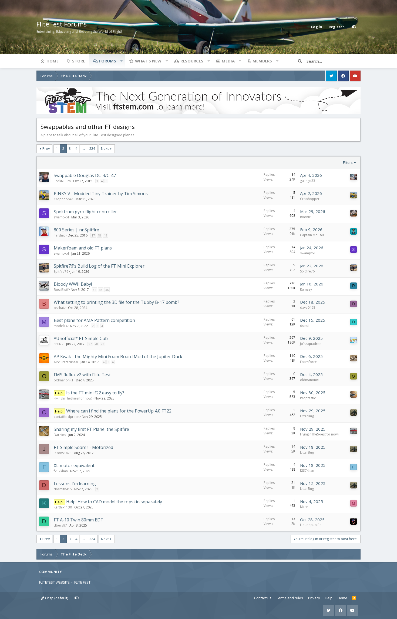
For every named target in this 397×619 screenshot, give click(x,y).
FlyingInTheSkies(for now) (73, 398)
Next (105, 148)
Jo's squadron (310, 343)
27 (90, 344)
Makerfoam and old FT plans (83, 248)
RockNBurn (62, 181)
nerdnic (59, 235)
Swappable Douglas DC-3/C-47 (85, 175)
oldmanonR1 (63, 380)
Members (262, 61)
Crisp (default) (56, 597)
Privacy (314, 597)
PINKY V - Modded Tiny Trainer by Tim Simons (101, 194)
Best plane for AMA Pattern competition (94, 320)
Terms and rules (289, 597)
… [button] (83, 148)
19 (105, 235)
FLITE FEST (82, 582)
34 (94, 290)
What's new (148, 61)
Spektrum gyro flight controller (85, 212)
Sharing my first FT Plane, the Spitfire (91, 429)
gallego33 (307, 180)
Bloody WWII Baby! (73, 284)
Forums (107, 61)
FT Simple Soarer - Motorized (83, 447)
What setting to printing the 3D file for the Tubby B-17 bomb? (116, 302)
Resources (191, 61)
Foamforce (308, 362)
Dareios (60, 434)
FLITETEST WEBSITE (54, 582)
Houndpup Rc (310, 525)
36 (107, 290)
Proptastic (308, 398)
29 (102, 344)
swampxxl (61, 217)
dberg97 (60, 525)
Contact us (262, 597)
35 (100, 290)
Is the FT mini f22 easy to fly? (95, 393)
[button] (121, 61)
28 (96, 344)
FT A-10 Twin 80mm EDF (78, 520)
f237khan (61, 471)
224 (92, 148)
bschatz (60, 307)
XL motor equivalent (74, 465)
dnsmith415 (63, 489)
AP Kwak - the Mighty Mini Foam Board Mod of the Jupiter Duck (118, 357)
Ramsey (306, 289)
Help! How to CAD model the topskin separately (114, 502)
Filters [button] (348, 162)
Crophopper (63, 199)
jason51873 (63, 453)
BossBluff (61, 289)
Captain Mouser (312, 235)
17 (93, 235)
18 (99, 235)
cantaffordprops (66, 416)
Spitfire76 (61, 271)
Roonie (305, 217)
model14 (61, 326)
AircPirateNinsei (66, 362)
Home (52, 61)
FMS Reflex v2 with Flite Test (82, 375)
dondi (304, 325)
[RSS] (354, 598)
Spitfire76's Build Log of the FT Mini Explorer (99, 266)
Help (328, 597)
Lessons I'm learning (75, 484)
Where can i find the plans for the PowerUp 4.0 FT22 (118, 411)
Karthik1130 (63, 507)
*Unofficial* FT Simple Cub (81, 338)
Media (228, 61)
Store (78, 61)
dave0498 (307, 307)
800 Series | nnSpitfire (76, 230)
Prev (46, 148)
